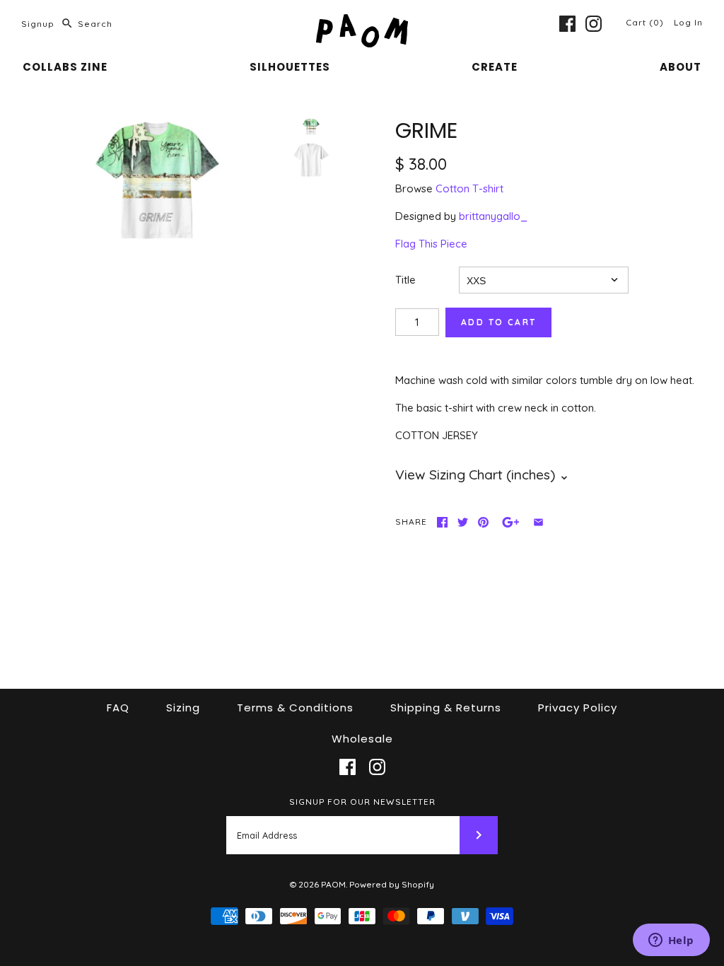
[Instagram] (593, 24)
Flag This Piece (431, 243)
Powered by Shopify (391, 884)
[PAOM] (362, 22)
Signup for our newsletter (362, 801)
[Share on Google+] (510, 522)
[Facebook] (567, 24)
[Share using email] (538, 522)
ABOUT (680, 66)
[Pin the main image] (483, 522)
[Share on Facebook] (442, 522)
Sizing (183, 707)
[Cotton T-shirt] (311, 160)
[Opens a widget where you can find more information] (671, 941)
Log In (688, 22)
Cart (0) (646, 22)
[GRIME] (157, 180)
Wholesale (362, 738)
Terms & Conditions (295, 707)
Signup (37, 23)
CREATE (495, 66)
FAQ (118, 707)
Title (405, 279)
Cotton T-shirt (469, 188)
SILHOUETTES (290, 66)
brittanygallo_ (493, 216)
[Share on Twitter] (462, 522)
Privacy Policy (577, 707)
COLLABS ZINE (65, 66)
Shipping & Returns (445, 707)
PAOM (333, 884)
